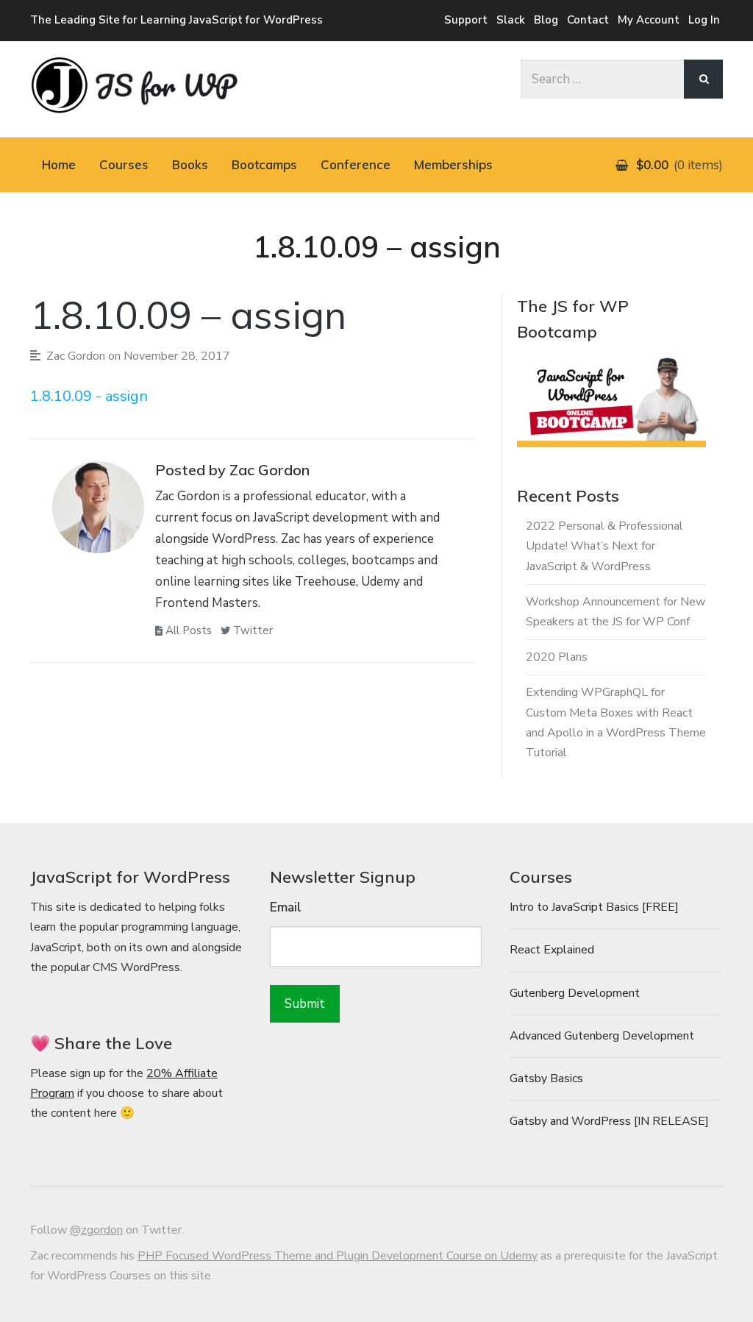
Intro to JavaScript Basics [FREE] (594, 907)
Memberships (453, 164)
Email (285, 907)
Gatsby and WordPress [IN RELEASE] (609, 1121)
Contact (588, 20)
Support (466, 20)
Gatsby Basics (546, 1078)
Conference (355, 164)
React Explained (552, 950)
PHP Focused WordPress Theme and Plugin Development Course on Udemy (338, 1256)
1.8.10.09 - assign (89, 396)
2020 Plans (557, 657)
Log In (704, 20)
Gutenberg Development (575, 993)
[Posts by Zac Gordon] (98, 511)
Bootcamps (264, 164)
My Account (648, 20)
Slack (510, 20)
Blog (546, 20)
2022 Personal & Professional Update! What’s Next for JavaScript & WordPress (604, 546)
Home (59, 164)
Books (190, 164)
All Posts (187, 630)
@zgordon (96, 1230)
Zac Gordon (75, 356)
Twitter (251, 630)
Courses (124, 164)
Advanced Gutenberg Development (602, 1036)
